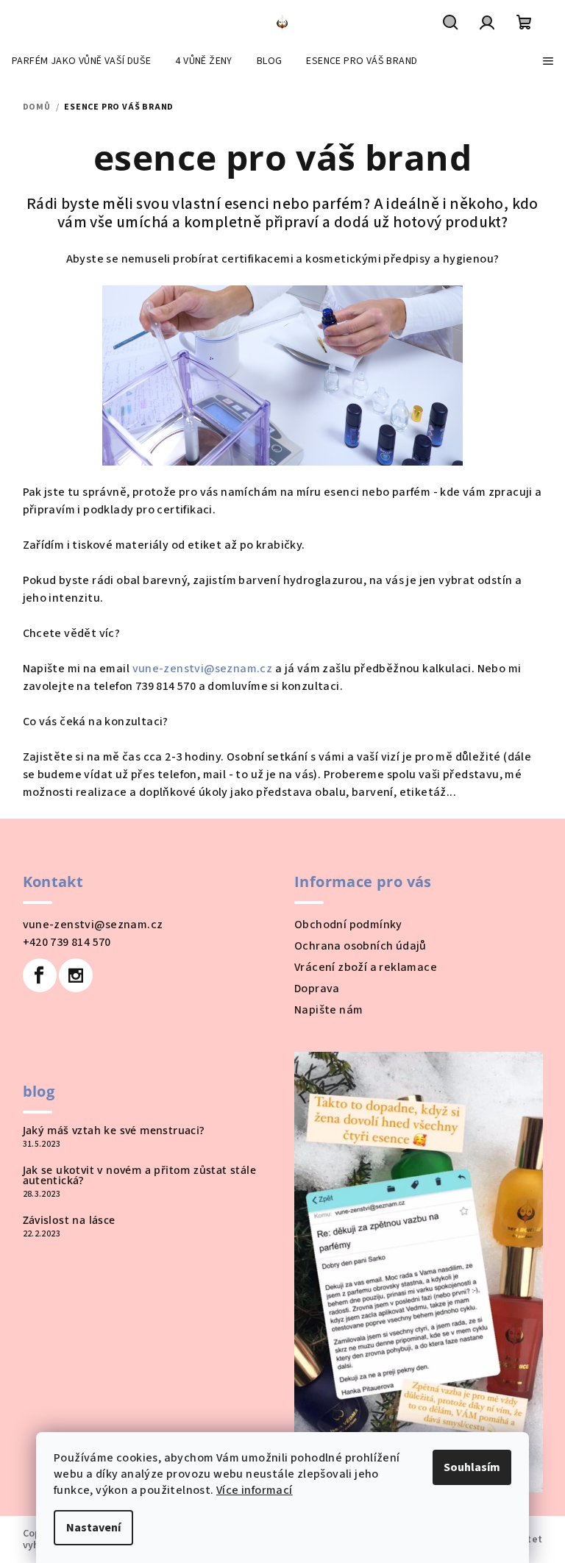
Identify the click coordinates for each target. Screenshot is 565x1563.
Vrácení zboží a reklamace (365, 967)
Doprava (317, 988)
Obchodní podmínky (348, 924)
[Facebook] (40, 975)
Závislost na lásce (69, 1220)
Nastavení (93, 1528)
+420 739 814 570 (67, 942)
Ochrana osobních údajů (360, 946)
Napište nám (328, 1010)
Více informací (254, 1490)
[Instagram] (76, 975)
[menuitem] (81, 61)
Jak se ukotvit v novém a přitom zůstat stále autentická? (140, 1175)
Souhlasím (472, 1467)
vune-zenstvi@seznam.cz (202, 669)
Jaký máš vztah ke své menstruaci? (114, 1130)
